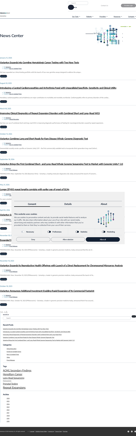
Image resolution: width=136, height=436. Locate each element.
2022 (8, 410)
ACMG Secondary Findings (17, 370)
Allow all (103, 239)
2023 (8, 407)
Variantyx (8, 67)
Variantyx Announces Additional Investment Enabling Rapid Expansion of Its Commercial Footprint (47, 290)
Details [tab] (68, 204)
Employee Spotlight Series (14, 351)
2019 (8, 418)
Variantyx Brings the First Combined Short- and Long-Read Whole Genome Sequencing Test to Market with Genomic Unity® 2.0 (61, 164)
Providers (103, 17)
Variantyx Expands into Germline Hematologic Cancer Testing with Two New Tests (39, 62)
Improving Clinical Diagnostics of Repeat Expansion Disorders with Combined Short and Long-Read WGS (50, 113)
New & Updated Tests (15, 68)
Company (131, 17)
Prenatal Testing (10, 384)
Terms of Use (58, 431)
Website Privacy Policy (41, 431)
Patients (89, 17)
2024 (8, 404)
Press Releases (13, 170)
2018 (8, 421)
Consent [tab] (32, 204)
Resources (117, 17)
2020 (8, 415)
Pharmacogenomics (7, 380)
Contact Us (104, 5)
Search (6, 314)
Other (8, 357)
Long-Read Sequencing (13, 378)
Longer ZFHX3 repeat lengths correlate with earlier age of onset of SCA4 (34, 189)
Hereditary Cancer (12, 374)
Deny (33, 239)
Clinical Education (14, 119)
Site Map (65, 431)
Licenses (32, 431)
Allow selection (68, 239)
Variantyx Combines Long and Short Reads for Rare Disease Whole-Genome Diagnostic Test (44, 138)
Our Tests (75, 17)
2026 (8, 398)
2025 (8, 401)
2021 (8, 412)
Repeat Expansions (14, 387)
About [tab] (104, 204)
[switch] (49, 232)
